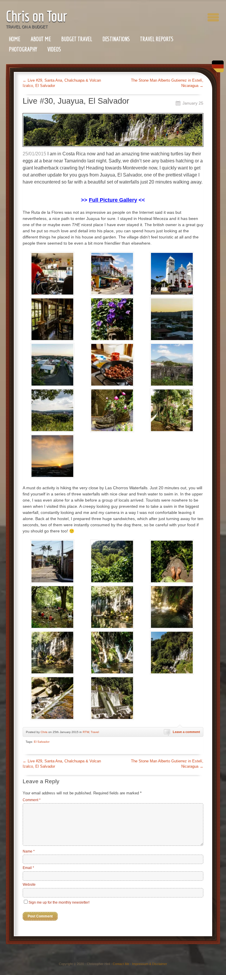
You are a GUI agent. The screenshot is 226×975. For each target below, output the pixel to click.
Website (29, 884)
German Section (216, 68)
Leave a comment (186, 732)
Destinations (116, 39)
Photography (23, 49)
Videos (54, 49)
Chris (44, 732)
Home (14, 39)
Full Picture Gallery (113, 200)
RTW (86, 732)
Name (29, 851)
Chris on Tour (36, 16)
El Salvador (41, 741)
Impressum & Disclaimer (149, 964)
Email (28, 868)
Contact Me (121, 964)
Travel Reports (156, 39)
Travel (95, 732)
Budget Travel (76, 39)
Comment (32, 800)
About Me (41, 39)
